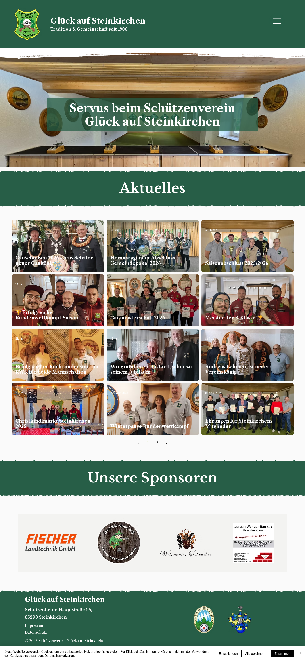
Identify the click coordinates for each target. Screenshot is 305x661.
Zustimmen (282, 653)
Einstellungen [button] (228, 653)
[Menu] (277, 21)
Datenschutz (36, 632)
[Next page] (167, 443)
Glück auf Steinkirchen (98, 21)
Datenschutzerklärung (60, 655)
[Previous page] (139, 443)
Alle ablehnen (254, 653)
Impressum (34, 625)
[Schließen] (299, 653)
